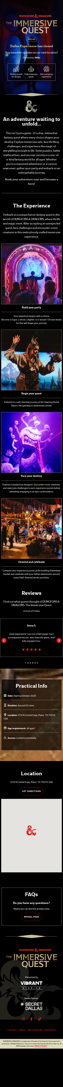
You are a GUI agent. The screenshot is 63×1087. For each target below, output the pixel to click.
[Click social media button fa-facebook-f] (31, 1019)
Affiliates (50, 1030)
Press (22, 1030)
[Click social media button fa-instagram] (23, 1019)
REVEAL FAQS (31, 917)
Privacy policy (40, 1046)
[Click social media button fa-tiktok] (39, 1019)
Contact (12, 1030)
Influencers (35, 1030)
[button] (31, 830)
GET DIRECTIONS (31, 791)
